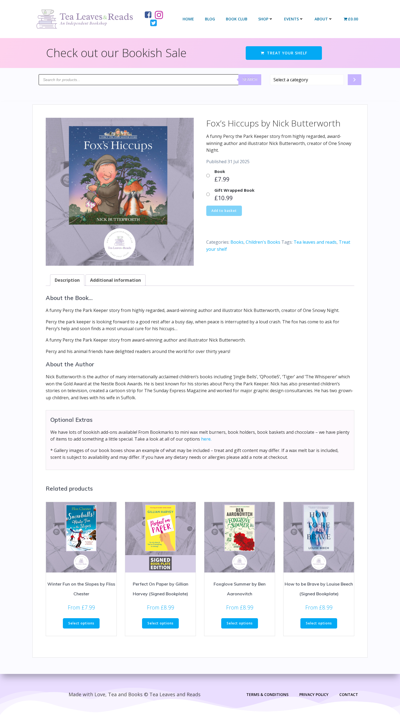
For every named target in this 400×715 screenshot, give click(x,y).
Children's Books (263, 242)
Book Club (236, 18)
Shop (263, 18)
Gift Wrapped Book (234, 190)
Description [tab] (67, 280)
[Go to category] (354, 79)
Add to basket (224, 210)
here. (206, 439)
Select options (81, 623)
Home (188, 18)
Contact (348, 694)
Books (237, 242)
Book (219, 171)
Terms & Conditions (267, 694)
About (321, 18)
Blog (210, 18)
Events (291, 18)
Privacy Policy (313, 694)
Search (249, 80)
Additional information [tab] (115, 280)
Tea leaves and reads (315, 242)
